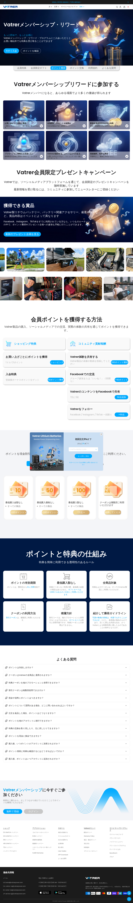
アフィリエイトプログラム (118, 846)
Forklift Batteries (37, 853)
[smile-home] (129, 893)
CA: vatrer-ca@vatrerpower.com (14, 886)
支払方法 (86, 843)
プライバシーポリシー (90, 851)
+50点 (121, 414)
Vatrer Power (62, 901)
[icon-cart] (124, 7)
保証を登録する (63, 832)
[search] (117, 7)
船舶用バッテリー (37, 843)
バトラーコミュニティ (116, 842)
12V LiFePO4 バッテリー (10, 832)
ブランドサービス (115, 838)
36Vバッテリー (7, 840)
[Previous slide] (5, 2)
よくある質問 (62, 858)
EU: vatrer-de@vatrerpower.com (14, 890)
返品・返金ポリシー (90, 840)
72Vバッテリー (7, 847)
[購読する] (96, 449)
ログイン (33, 811)
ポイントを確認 (31, 50)
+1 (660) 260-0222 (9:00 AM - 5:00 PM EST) (52, 882)
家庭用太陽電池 (37, 840)
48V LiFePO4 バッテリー (11, 843)
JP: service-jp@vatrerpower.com (14, 894)
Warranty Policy (89, 836)
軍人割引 (61, 847)
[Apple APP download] (44, 892)
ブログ (112, 857)
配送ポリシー (88, 832)
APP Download (63, 855)
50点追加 (121, 397)
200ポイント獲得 (119, 362)
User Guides (62, 851)
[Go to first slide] (128, 2)
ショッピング (56, 362)
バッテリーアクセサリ (10, 851)
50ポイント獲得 (55, 379)
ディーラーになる (115, 849)
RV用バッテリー (37, 836)
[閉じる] (101, 434)
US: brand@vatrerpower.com (13, 882)
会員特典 (61, 843)
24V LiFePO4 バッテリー (11, 836)
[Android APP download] (60, 892)
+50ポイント (121, 379)
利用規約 (86, 847)
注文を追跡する (63, 840)
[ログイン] (120, 7)
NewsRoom (113, 853)
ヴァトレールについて (116, 834)
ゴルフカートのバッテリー (40, 832)
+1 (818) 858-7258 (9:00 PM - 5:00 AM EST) (52, 886)
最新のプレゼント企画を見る (22, 234)
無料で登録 (13, 811)
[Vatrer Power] (93, 878)
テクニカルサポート (64, 836)
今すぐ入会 (11, 50)
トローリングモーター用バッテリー (41, 848)
